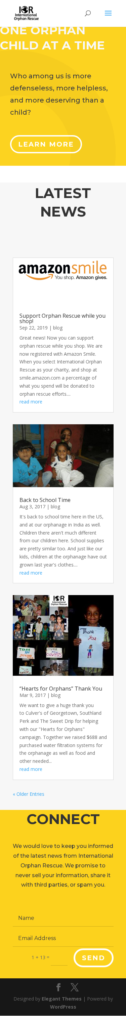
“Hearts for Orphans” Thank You (60, 688)
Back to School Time (45, 500)
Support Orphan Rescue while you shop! (62, 318)
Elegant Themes (62, 998)
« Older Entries (28, 794)
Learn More (46, 144)
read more (30, 401)
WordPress (63, 1007)
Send (93, 958)
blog (57, 327)
